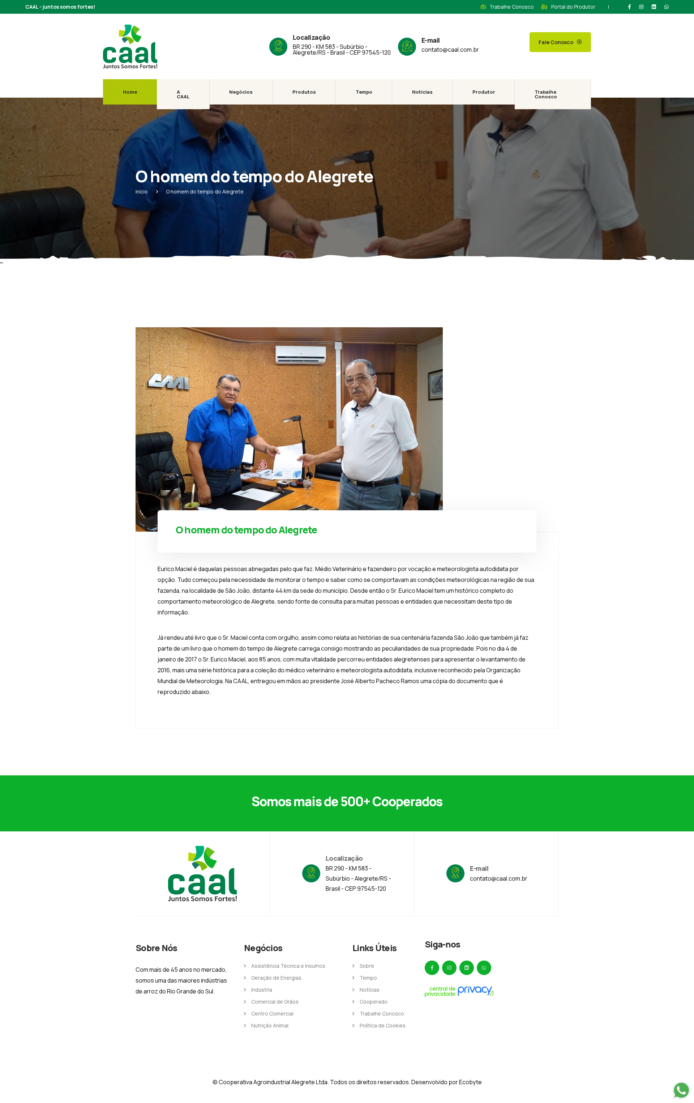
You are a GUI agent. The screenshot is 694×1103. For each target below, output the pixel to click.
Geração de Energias (276, 977)
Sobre (367, 965)
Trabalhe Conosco (511, 6)
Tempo (364, 92)
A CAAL (183, 94)
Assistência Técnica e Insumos (288, 965)
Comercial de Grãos (275, 1001)
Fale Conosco (556, 42)
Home (130, 92)
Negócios (241, 92)
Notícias (422, 92)
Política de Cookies (383, 1025)
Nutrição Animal (269, 1025)
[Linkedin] (654, 6)
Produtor (483, 92)
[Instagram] (641, 6)
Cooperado (373, 1001)
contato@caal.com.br (450, 49)
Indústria (261, 989)
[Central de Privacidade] (459, 991)
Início (142, 191)
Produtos (304, 92)
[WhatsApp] (666, 6)
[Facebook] (629, 6)
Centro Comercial (272, 1013)
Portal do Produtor (573, 6)
